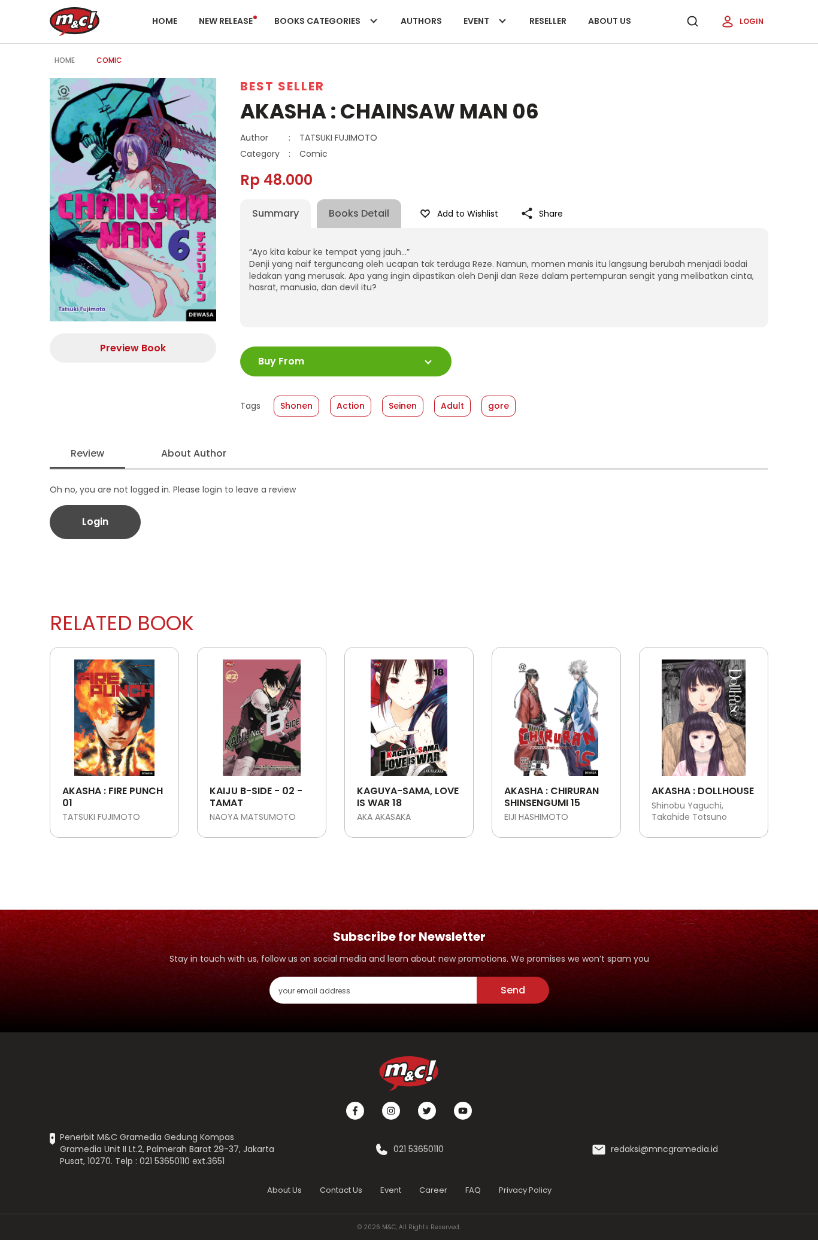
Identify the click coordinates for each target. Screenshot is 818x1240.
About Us (609, 21)
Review (87, 453)
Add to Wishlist (467, 214)
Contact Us (341, 1190)
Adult (452, 406)
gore (498, 406)
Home (164, 21)
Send (513, 990)
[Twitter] (427, 1111)
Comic (109, 60)
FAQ (473, 1190)
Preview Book (133, 348)
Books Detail (359, 213)
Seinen (403, 406)
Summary (275, 213)
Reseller (547, 21)
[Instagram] (391, 1111)
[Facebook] (355, 1111)
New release (226, 21)
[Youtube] (463, 1111)
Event (488, 29)
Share (551, 214)
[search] (692, 22)
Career (433, 1190)
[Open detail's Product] (114, 713)
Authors (421, 21)
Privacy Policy (525, 1190)
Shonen (296, 406)
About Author (193, 453)
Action (351, 406)
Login (752, 21)
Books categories (318, 29)
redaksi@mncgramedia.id (664, 1149)
